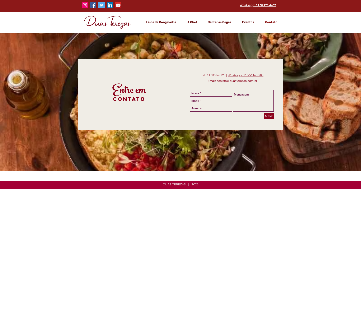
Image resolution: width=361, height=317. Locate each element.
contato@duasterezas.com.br (237, 81)
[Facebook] (93, 5)
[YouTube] (118, 5)
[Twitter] (101, 5)
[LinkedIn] (110, 5)
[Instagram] (85, 5)
